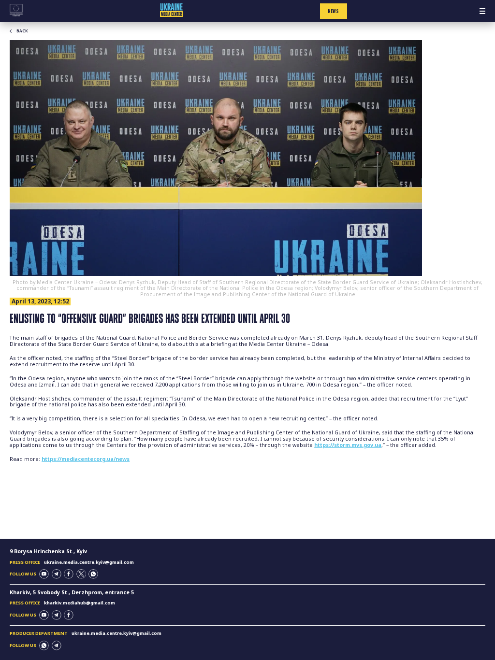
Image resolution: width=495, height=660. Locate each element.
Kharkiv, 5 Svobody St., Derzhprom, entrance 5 (72, 592)
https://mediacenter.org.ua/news (86, 459)
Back (22, 31)
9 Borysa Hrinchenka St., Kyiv (48, 551)
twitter (81, 574)
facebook (68, 574)
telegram (56, 574)
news (333, 11)
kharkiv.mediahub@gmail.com (79, 603)
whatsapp (93, 574)
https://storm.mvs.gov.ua (347, 445)
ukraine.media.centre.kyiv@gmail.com (89, 562)
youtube (44, 574)
